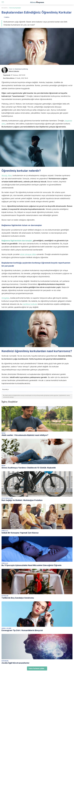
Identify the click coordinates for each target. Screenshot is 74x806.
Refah (3, 433)
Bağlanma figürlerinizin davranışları (17, 241)
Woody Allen (7, 175)
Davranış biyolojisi (15, 8)
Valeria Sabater (13, 71)
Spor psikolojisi (7, 498)
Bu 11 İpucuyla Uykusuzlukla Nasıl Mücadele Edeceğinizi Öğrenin (31, 565)
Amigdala (5, 298)
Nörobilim (5, 8)
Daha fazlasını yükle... (37, 668)
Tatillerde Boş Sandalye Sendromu (18, 598)
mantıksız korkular (30, 304)
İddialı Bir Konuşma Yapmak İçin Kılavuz (20, 533)
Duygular (5, 596)
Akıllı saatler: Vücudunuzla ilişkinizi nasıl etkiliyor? (25, 435)
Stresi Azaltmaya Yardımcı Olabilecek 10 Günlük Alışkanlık (29, 468)
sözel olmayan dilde (28, 254)
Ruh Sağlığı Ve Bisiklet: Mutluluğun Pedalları (22, 500)
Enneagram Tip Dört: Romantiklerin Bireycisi (22, 630)
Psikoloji (5, 530)
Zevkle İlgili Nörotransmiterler (15, 663)
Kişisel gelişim (6, 628)
